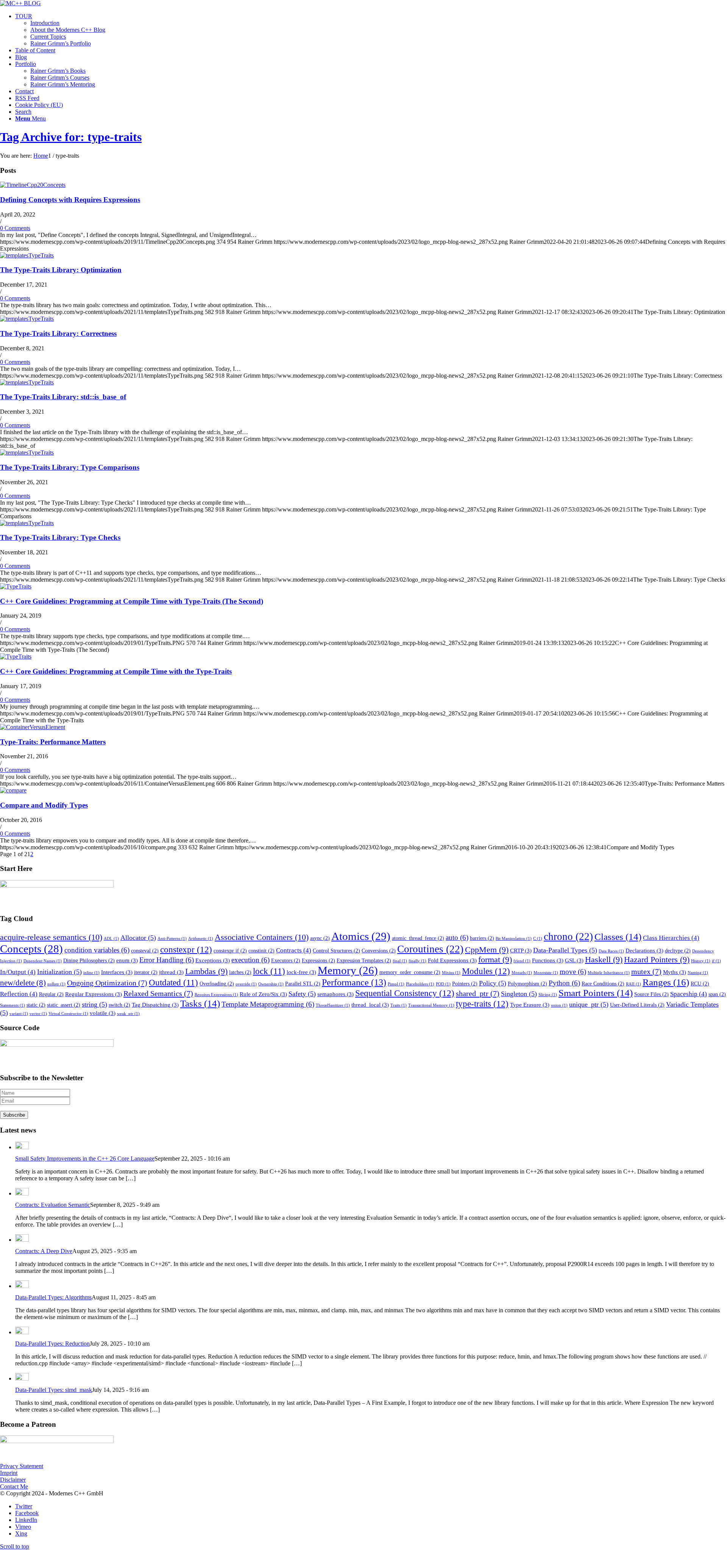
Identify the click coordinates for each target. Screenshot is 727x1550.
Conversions (379, 951)
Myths (674, 972)
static (36, 1005)
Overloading (217, 984)
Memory (348, 970)
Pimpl (396, 984)
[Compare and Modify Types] (13, 790)
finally (417, 961)
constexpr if (230, 951)
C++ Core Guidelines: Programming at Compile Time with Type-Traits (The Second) (131, 601)
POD (443, 984)
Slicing (547, 995)
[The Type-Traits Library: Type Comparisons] (27, 452)
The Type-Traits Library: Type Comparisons (69, 467)
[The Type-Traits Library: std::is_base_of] (27, 382)
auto (457, 937)
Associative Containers (262, 937)
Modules (486, 971)
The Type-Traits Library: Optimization (61, 270)
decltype (678, 951)
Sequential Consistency (404, 993)
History (700, 961)
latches (240, 972)
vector (38, 1014)
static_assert (63, 1005)
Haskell (603, 959)
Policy (492, 983)
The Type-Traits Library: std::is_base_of (63, 397)
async (320, 938)
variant (18, 1014)
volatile (102, 1013)
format (495, 959)
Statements (12, 1005)
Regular (51, 994)
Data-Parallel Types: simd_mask (53, 1390)
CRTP (521, 950)
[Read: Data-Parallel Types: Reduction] (22, 1332)
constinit (261, 951)
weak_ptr (128, 1014)
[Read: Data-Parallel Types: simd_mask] (22, 1378)
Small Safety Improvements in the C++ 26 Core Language (84, 1158)
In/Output (18, 972)
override (246, 984)
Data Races (611, 951)
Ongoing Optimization (107, 983)
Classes (617, 937)
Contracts (293, 950)
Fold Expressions (452, 960)
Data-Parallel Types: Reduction (52, 1343)
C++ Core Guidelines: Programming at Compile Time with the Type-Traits (116, 671)
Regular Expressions (93, 994)
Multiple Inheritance (609, 973)
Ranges (666, 982)
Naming (698, 973)
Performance (354, 982)
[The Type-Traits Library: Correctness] (27, 318)
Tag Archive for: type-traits (71, 137)
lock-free (301, 972)
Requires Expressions (216, 995)
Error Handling (166, 960)
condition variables (96, 950)
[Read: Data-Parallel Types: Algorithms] (22, 1286)
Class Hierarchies (671, 937)
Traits (398, 1005)
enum (127, 960)
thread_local (370, 1004)
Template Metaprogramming (268, 1004)
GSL (574, 960)
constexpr (186, 949)
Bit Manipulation (514, 939)
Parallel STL (302, 984)
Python (564, 983)
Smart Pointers (596, 993)
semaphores (335, 994)
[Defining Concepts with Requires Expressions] (33, 185)
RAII (633, 984)
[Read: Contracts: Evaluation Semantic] (22, 1193)
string (94, 1004)
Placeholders (420, 984)
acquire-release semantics (51, 937)
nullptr (56, 984)
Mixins (451, 973)
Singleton (519, 994)
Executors (285, 960)
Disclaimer (13, 1479)
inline (91, 973)
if (716, 961)
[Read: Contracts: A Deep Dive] (22, 1239)
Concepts (31, 949)
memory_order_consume (409, 972)
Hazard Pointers (657, 959)
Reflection (18, 994)
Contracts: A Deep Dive (43, 1251)
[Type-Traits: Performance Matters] (32, 727)
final (400, 961)
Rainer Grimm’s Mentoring (62, 84)
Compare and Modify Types (44, 805)
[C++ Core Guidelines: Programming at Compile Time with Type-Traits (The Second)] (15, 586)
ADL (111, 939)
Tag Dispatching (155, 1004)
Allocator (138, 937)
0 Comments (15, 228)
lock (269, 971)
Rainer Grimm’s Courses (59, 77)
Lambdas (206, 971)
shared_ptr (477, 993)
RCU (700, 984)
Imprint (8, 1473)
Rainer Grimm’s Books (58, 70)
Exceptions (212, 960)
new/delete (23, 982)
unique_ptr (588, 1004)
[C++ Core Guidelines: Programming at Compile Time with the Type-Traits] (15, 656)
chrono (568, 936)
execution (250, 960)
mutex (646, 971)
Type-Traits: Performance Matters (53, 742)
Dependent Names (42, 961)
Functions (547, 960)
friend (521, 961)
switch (119, 1005)
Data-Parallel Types (565, 950)
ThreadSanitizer (333, 1005)
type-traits (482, 1004)
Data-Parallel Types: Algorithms (53, 1297)
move (573, 972)
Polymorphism (527, 984)
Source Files (651, 994)
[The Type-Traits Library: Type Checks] (27, 523)
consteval (145, 951)
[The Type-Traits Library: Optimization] (27, 255)
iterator (146, 972)
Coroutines (430, 949)
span (717, 994)
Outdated (173, 982)
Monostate (546, 973)
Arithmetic (200, 939)
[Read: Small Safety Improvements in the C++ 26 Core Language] (22, 1147)
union (559, 1005)
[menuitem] (371, 30)
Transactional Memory (431, 1005)
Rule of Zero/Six (263, 994)
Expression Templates (364, 960)
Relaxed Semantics (158, 993)
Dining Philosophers (89, 960)
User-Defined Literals (637, 1005)
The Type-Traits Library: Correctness (58, 333)
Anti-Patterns (172, 939)
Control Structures (336, 951)
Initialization (59, 972)
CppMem (487, 949)
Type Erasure (529, 1004)
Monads (522, 973)
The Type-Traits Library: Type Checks (60, 537)
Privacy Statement (21, 1466)
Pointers (464, 984)
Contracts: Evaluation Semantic (52, 1205)
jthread (171, 972)
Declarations (644, 950)
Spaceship (688, 994)
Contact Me (14, 1486)
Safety (302, 994)
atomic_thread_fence (418, 938)
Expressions (318, 960)
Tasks (200, 1003)
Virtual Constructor (68, 1014)
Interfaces (117, 972)
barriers (482, 938)
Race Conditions (603, 984)
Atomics (360, 936)
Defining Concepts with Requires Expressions (70, 200)
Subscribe (14, 1115)
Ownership (271, 984)
